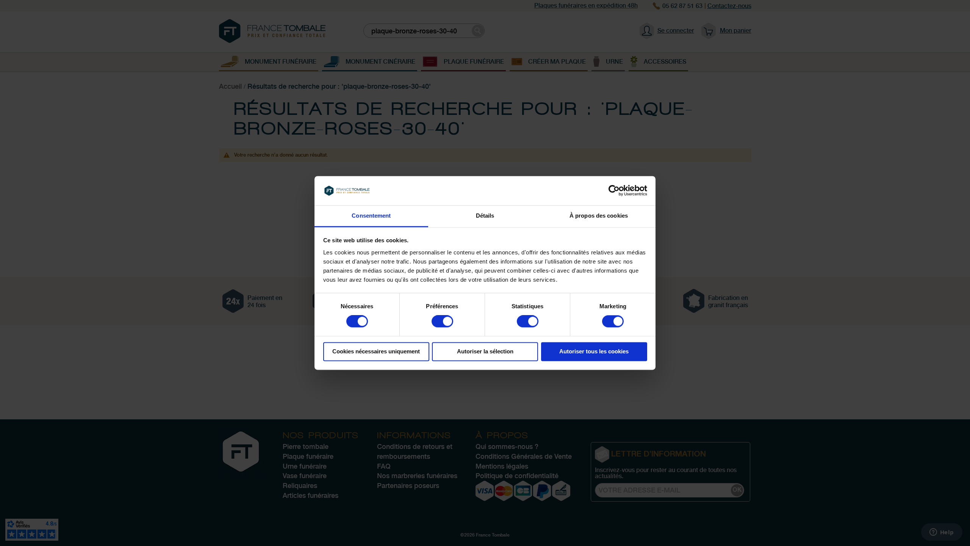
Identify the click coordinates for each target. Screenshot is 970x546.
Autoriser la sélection (485, 351)
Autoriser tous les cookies (594, 351)
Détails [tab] (485, 215)
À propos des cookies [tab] (598, 215)
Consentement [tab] (371, 215)
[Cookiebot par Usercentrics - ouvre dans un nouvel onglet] (614, 190)
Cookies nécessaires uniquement (376, 351)
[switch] (442, 322)
